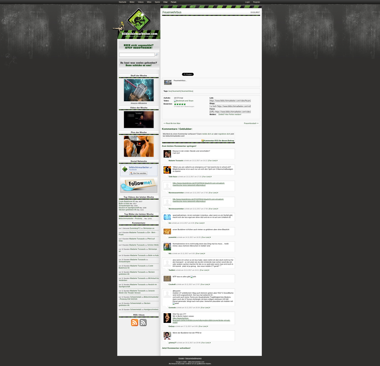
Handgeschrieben (151, 309)
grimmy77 (172, 343)
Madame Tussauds (176, 160)
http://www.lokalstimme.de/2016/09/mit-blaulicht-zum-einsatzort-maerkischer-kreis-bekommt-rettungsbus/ (198, 200)
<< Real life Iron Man (172, 123)
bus (170, 91)
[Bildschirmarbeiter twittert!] (139, 193)
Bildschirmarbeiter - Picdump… (131, 218)
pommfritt (172, 237)
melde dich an (208, 134)
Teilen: (166, 101)
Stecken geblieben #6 (127, 210)
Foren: (212, 109)
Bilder (132, 2)
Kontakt (181, 358)
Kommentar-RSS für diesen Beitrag (219, 141)
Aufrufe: (167, 98)
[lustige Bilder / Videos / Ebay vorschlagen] (139, 69)
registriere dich (224, 134)
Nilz (170, 253)
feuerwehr (176, 91)
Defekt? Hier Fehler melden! (229, 114)
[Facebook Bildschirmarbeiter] (139, 176)
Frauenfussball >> (251, 123)
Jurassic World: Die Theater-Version (137, 292)
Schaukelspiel (124, 206)
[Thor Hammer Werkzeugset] (138, 101)
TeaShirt (172, 270)
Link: (212, 98)
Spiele (157, 2)
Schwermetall (135, 297)
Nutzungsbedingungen (193, 358)
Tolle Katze (173, 176)
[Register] (139, 51)
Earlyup (172, 326)
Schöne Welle (153, 245)
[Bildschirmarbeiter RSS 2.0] (135, 326)
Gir (170, 223)
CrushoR (172, 284)
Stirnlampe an (148, 228)
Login (247, 2)
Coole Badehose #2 (127, 201)
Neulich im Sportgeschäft (129, 208)
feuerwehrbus (187, 91)
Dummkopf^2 (135, 228)
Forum (173, 2)
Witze (149, 2)
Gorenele (172, 307)
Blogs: (212, 103)
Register (256, 2)
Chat (165, 2)
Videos (141, 2)
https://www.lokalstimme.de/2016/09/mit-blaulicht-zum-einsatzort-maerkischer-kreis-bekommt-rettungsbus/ (199, 184)
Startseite (122, 2)
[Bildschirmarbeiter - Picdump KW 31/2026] (138, 157)
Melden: (213, 114)
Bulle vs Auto (124, 203)
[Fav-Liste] (212, 160)
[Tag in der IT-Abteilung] (138, 128)
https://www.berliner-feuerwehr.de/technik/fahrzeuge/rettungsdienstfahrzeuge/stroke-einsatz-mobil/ (201, 320)
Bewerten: (168, 104)
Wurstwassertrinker (176, 193)
